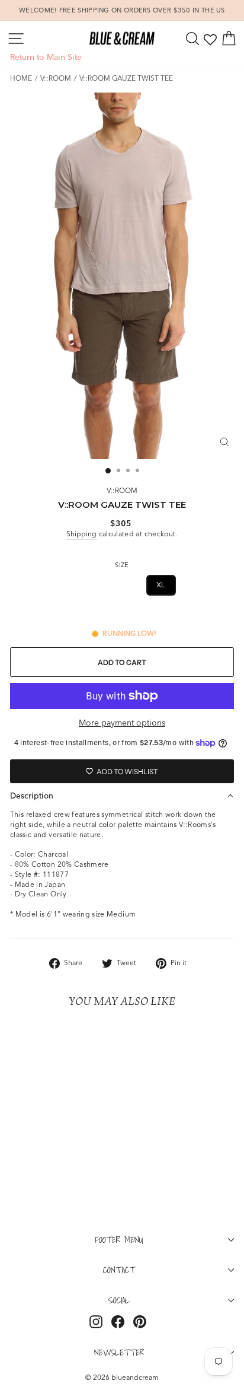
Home (21, 78)
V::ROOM (55, 78)
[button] (122, 795)
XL (161, 584)
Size (122, 565)
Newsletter (119, 1352)
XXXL (122, 613)
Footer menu (119, 1239)
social (119, 1300)
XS (46, 584)
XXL (195, 584)
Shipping (81, 533)
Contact (119, 1269)
